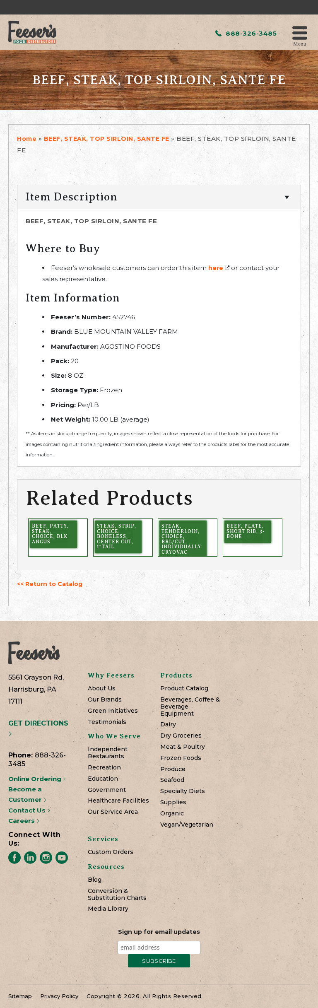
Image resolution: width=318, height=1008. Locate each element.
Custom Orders (110, 852)
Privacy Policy (59, 996)
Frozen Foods (180, 758)
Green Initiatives (113, 710)
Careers (22, 821)
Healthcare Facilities (118, 800)
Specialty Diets (182, 791)
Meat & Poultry (182, 746)
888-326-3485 (250, 33)
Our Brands (105, 699)
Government (107, 789)
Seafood (172, 780)
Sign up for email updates (159, 932)
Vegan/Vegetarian (186, 824)
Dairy (168, 724)
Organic (172, 813)
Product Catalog (184, 688)
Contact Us (27, 810)
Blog (94, 879)
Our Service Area (113, 811)
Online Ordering (35, 779)
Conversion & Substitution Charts (117, 894)
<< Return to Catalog (49, 584)
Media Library (108, 908)
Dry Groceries (181, 735)
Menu (299, 43)
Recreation (104, 767)
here (215, 268)
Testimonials (107, 722)
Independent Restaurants (108, 753)
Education (103, 778)
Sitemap (20, 996)
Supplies (173, 802)
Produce (173, 769)
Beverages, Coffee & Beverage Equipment (190, 706)
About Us (102, 688)
